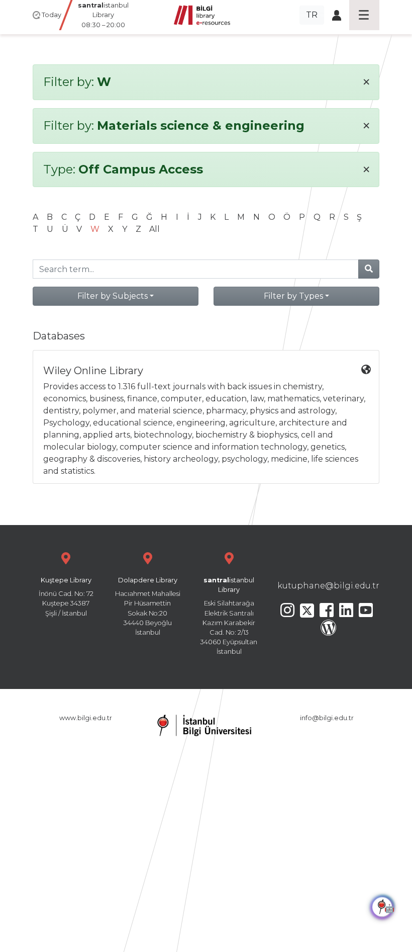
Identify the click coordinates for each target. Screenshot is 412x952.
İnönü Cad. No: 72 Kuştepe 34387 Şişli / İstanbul (66, 596)
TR (312, 15)
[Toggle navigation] (364, 15)
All (154, 229)
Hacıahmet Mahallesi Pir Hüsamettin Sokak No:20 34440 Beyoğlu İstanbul (147, 606)
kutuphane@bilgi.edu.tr (328, 585)
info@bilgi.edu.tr (327, 718)
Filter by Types (293, 296)
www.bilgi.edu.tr (85, 718)
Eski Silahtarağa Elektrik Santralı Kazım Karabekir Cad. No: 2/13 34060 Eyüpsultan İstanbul (228, 615)
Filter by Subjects (112, 296)
